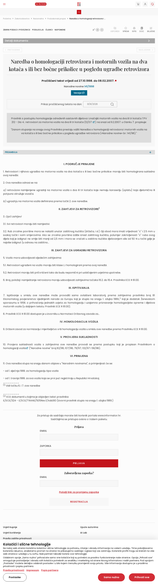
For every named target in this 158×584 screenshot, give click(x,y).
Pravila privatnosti (13, 570)
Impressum (32, 570)
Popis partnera (49, 570)
